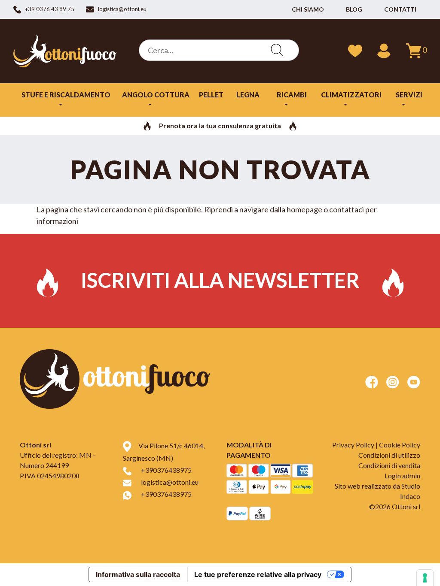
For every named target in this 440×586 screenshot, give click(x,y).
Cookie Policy (399, 445)
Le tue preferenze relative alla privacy (257, 574)
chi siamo (308, 9)
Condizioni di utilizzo (389, 455)
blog (354, 9)
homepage (304, 209)
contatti (400, 9)
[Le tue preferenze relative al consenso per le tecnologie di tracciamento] (425, 578)
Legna (248, 95)
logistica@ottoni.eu (170, 482)
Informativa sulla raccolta (138, 574)
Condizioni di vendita (389, 465)
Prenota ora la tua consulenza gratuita (220, 125)
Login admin (402, 475)
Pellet (211, 95)
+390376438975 (166, 470)
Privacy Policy (353, 445)
